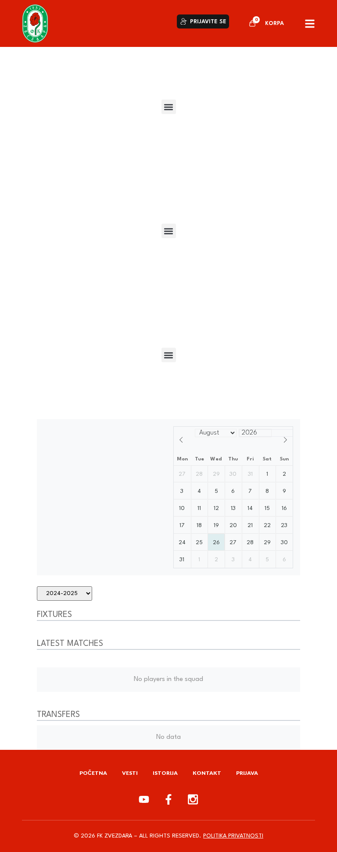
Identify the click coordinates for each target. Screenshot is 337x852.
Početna (93, 773)
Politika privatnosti (233, 836)
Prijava (247, 773)
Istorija (165, 773)
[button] (168, 107)
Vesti (130, 773)
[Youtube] (144, 799)
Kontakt (207, 773)
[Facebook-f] (168, 799)
